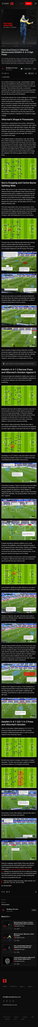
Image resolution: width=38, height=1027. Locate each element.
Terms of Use (6, 1017)
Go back (6, 3)
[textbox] (19, 484)
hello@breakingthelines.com (12, 997)
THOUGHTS (13, 986)
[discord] (13, 1001)
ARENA (5, 986)
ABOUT (30, 986)
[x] (4, 1001)
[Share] (36, 73)
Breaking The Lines (11, 68)
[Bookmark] (8, 73)
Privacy (16, 1017)
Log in (21, 3)
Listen (31, 73)
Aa (26, 73)
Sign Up (29, 3)
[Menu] (36, 3)
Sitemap (7, 1019)
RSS (33, 1017)
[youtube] (10, 1001)
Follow (34, 910)
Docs (15, 1019)
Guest (22, 1019)
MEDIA (22, 986)
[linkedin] (7, 1001)
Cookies (25, 1017)
